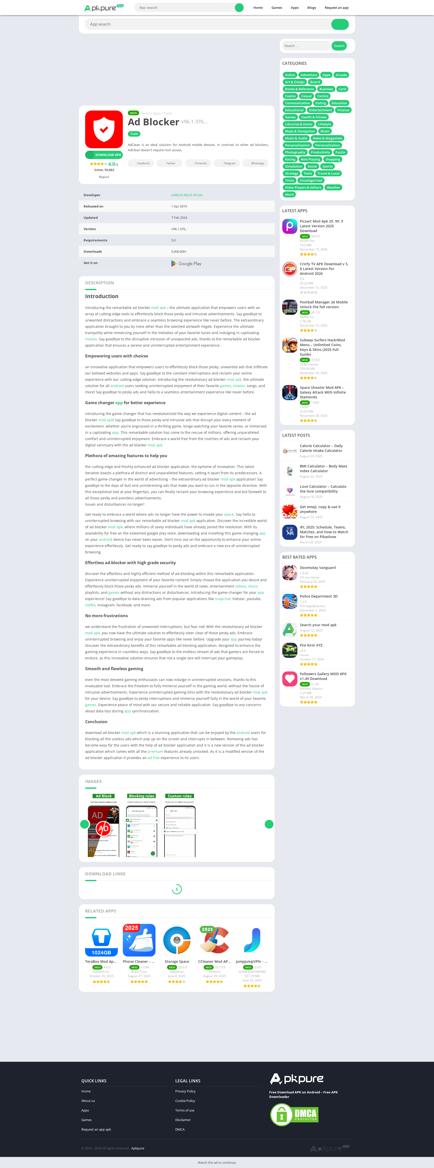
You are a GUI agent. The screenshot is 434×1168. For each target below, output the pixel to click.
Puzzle (340, 152)
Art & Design (295, 82)
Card (342, 89)
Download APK (108, 155)
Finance (343, 110)
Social (312, 166)
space (229, 514)
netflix (90, 605)
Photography (295, 152)
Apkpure (137, 1148)
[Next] (269, 824)
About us (88, 1100)
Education (339, 103)
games (225, 385)
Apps (295, 7)
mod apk (158, 307)
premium (155, 751)
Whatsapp (257, 163)
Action (290, 75)
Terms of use (184, 1110)
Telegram (230, 163)
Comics (322, 96)
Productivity (320, 152)
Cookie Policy (185, 1100)
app (119, 402)
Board (315, 82)
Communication (297, 103)
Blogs (311, 7)
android (117, 385)
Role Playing (310, 159)
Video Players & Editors (303, 187)
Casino (290, 96)
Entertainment (320, 110)
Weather (333, 187)
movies (91, 339)
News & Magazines (327, 138)
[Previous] (84, 824)
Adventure (309, 75)
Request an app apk (96, 1129)
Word (289, 194)
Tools (168, 113)
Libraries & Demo (298, 124)
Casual (306, 96)
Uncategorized (311, 180)
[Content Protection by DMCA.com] (294, 1126)
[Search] (239, 7)
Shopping (332, 159)
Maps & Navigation (300, 131)
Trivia (289, 180)
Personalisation (297, 145)
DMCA (180, 1129)
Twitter (171, 163)
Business (326, 89)
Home (258, 7)
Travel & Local (328, 173)
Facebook (143, 163)
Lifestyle (324, 124)
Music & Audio (296, 138)
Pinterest (201, 163)
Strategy (291, 173)
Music (325, 131)
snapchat (223, 598)
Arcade (341, 75)
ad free (154, 757)
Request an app (337, 7)
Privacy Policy (185, 1091)
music (253, 586)
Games (277, 7)
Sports (327, 166)
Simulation (293, 166)
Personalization (327, 145)
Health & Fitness (314, 117)
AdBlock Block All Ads (187, 195)
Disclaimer (183, 1120)
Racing (290, 159)
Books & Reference (299, 89)
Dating (320, 103)
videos (240, 586)
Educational (294, 110)
